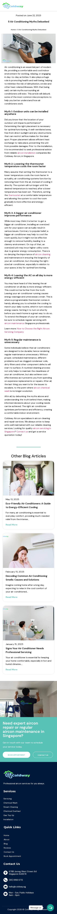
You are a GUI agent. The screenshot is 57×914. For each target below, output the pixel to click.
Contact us (22, 431)
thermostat (14, 195)
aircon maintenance (14, 323)
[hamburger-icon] (51, 5)
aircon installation (26, 152)
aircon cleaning (42, 254)
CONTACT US (43, 755)
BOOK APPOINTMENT (16, 755)
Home (13, 30)
